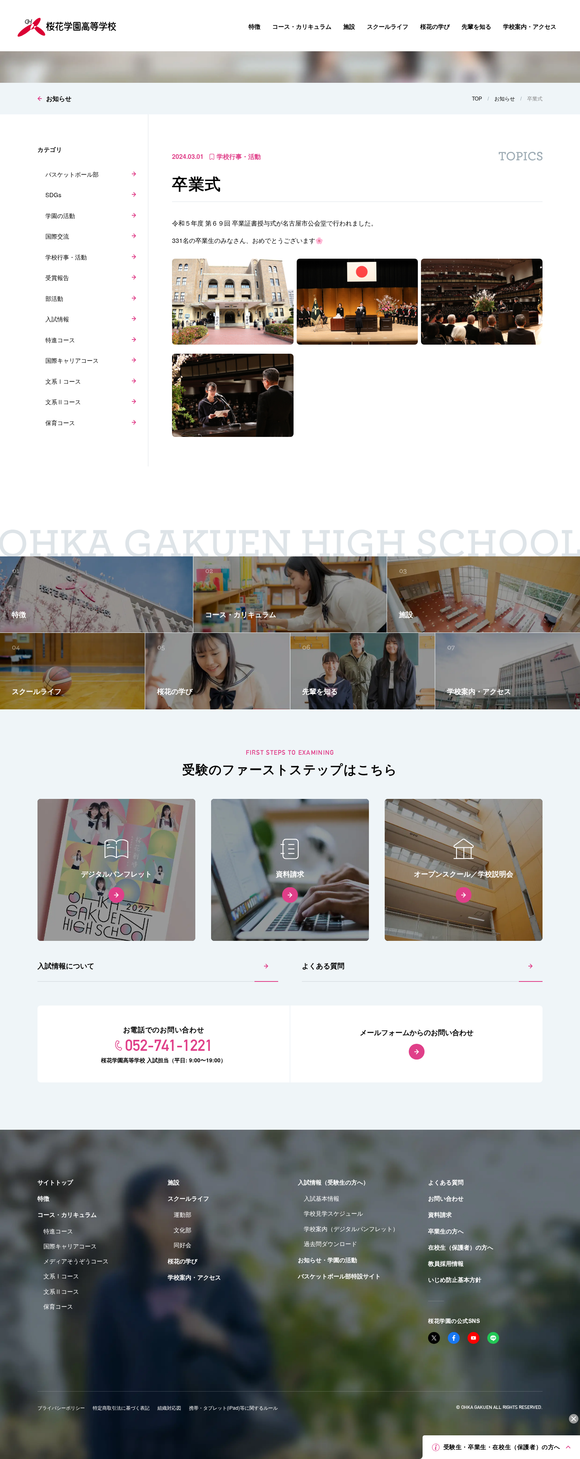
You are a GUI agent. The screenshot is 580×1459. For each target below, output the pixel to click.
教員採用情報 (446, 1263)
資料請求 (440, 1214)
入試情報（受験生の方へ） (333, 1182)
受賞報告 (57, 277)
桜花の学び (182, 1261)
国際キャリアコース (72, 360)
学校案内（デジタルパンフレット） (351, 1228)
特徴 (43, 1198)
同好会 (182, 1245)
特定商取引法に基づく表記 (121, 1407)
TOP (477, 98)
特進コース (60, 340)
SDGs (53, 194)
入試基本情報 (321, 1198)
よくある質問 (323, 966)
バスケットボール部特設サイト (339, 1276)
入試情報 (57, 319)
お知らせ (58, 98)
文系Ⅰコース (63, 381)
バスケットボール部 (72, 174)
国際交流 (57, 236)
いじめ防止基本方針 (454, 1279)
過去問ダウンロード (330, 1243)
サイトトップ (55, 1182)
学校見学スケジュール (333, 1213)
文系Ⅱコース (63, 401)
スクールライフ (188, 1198)
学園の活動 (60, 215)
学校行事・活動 (66, 257)
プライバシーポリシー (61, 1407)
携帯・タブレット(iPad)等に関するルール (233, 1407)
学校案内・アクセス (194, 1277)
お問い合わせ (446, 1198)
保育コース (60, 422)
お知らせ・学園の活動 (327, 1260)
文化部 (182, 1230)
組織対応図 (169, 1407)
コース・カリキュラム (67, 1214)
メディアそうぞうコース (76, 1261)
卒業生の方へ (446, 1231)
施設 (174, 1182)
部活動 (54, 298)
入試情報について (65, 966)
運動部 (182, 1214)
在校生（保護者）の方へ (460, 1247)
